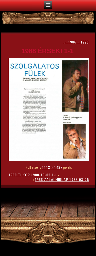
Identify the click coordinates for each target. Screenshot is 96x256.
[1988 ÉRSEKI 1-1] (50, 159)
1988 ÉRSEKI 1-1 (47, 51)
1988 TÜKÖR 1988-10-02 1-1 (33, 175)
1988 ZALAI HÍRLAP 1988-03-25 (62, 179)
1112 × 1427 (52, 167)
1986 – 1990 (76, 42)
